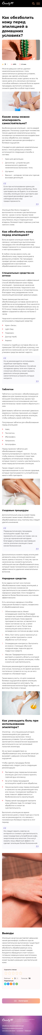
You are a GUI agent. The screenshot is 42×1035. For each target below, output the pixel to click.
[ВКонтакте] (8, 984)
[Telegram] (14, 984)
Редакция (28, 1030)
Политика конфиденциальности (12, 1028)
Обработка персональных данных (13, 1025)
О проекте (20, 1030)
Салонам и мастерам (8, 1030)
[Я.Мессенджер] (5, 984)
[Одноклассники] (11, 984)
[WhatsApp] (16, 984)
